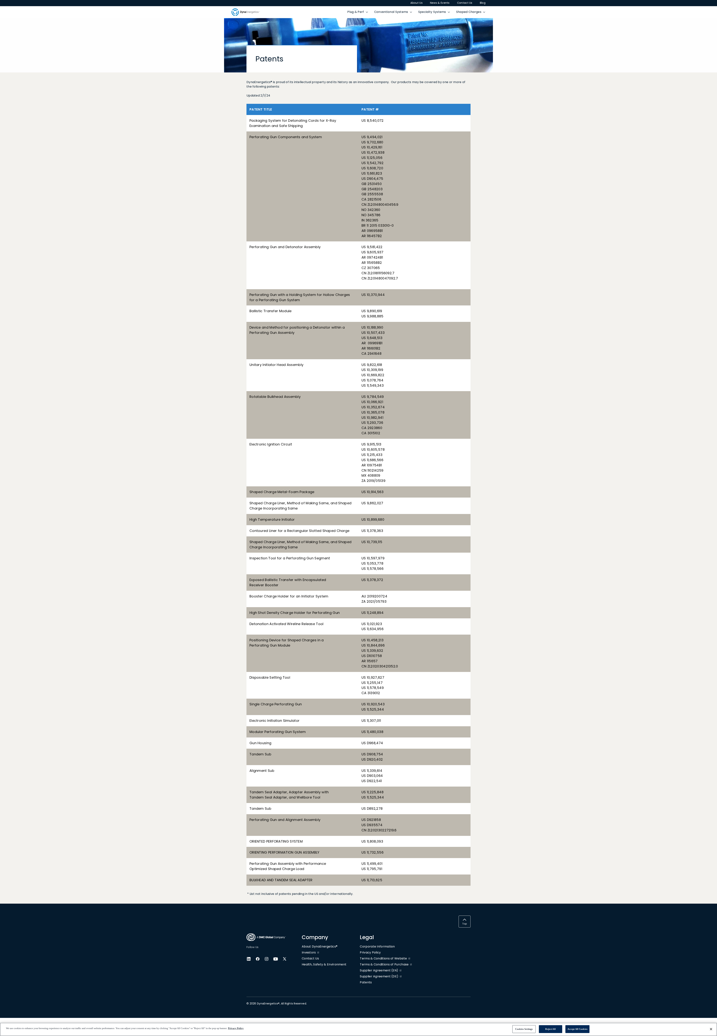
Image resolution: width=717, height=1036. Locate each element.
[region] (358, 1029)
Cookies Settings (524, 1029)
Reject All (550, 1029)
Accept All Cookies (577, 1029)
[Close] (711, 1029)
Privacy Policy (236, 1028)
